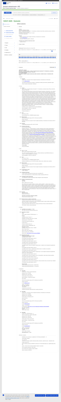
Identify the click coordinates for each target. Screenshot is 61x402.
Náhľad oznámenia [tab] (6, 24)
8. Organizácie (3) (7, 52)
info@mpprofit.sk (24, 37)
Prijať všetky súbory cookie (40, 395)
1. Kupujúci (6, 42)
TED (3, 18)
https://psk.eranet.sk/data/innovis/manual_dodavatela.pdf (44, 132)
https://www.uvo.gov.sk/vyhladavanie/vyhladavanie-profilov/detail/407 (38, 306)
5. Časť (5, 47)
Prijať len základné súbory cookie (52, 395)
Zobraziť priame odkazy (10, 32)
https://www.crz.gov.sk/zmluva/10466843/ (33, 233)
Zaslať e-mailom (9, 36)
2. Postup (6, 45)
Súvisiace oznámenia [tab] (7, 26)
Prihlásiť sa (49, 3)
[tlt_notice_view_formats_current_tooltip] (55, 67)
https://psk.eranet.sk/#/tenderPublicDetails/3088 (36, 134)
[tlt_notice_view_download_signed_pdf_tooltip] (52, 51)
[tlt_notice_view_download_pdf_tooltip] (19, 57)
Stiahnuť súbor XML (9, 30)
